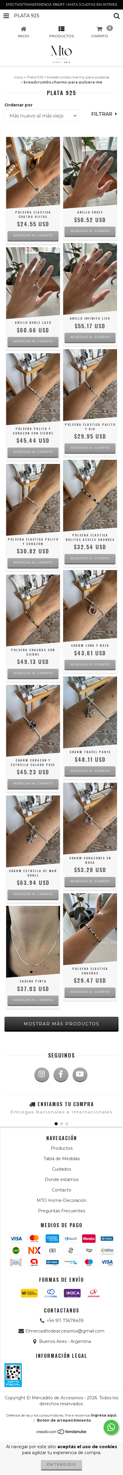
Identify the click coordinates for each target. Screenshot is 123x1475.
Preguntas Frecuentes (61, 1211)
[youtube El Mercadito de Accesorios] (80, 1074)
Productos (62, 1148)
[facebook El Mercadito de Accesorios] (60, 1074)
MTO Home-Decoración (62, 1200)
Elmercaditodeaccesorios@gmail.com (64, 1331)
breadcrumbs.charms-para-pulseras (78, 77)
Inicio (18, 77)
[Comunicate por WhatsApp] (111, 1427)
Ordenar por (18, 105)
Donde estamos (62, 1179)
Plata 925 (35, 77)
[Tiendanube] (62, 1433)
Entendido (61, 1464)
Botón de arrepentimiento (64, 1420)
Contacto (61, 1190)
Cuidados (61, 1169)
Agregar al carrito (90, 231)
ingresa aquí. (104, 1415)
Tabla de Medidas (62, 1158)
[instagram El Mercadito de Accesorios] (41, 1074)
